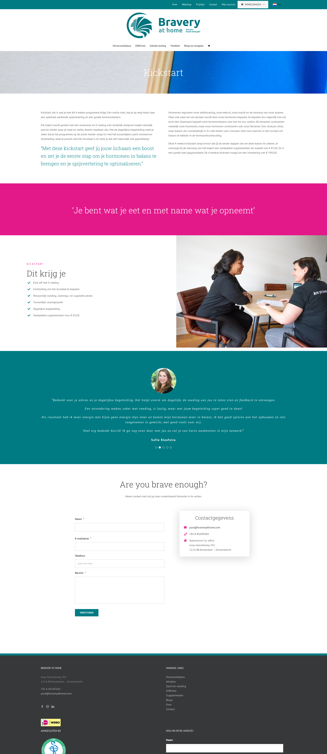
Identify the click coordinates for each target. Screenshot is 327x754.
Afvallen (171, 681)
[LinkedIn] (52, 706)
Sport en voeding (176, 686)
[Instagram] (47, 706)
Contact (170, 709)
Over (169, 704)
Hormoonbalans (175, 677)
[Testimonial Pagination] (156, 447)
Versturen (87, 612)
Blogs (169, 700)
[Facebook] (42, 706)
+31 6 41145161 (199, 534)
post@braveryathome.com (204, 527)
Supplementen (174, 695)
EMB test (171, 690)
